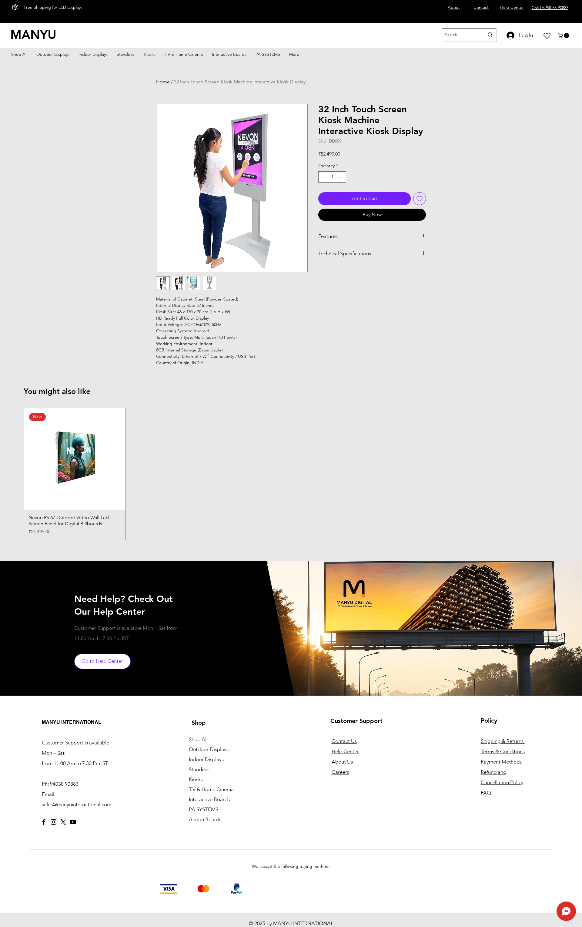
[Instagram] (53, 822)
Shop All (198, 739)
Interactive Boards (209, 799)
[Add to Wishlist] (419, 198)
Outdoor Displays (209, 749)
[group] (291, 474)
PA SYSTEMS (203, 809)
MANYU (33, 34)
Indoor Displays (206, 759)
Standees (199, 769)
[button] (564, 35)
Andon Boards (205, 819)
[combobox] (469, 35)
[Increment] (341, 177)
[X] (63, 822)
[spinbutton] (332, 177)
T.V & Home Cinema (211, 789)
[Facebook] (44, 822)
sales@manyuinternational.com (76, 804)
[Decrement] (323, 177)
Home (163, 82)
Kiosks (196, 779)
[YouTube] (73, 822)
